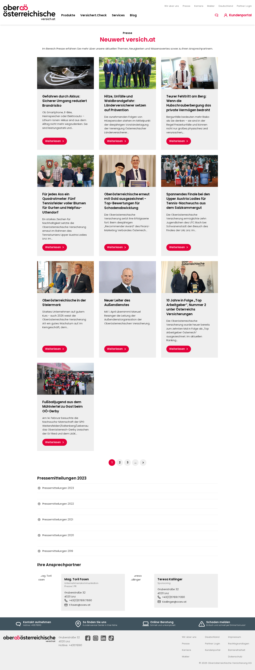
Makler (211, 6)
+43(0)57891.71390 (173, 597)
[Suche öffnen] (216, 15)
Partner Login (244, 6)
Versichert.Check (93, 15)
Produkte (68, 15)
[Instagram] (95, 638)
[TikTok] (111, 638)
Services (118, 15)
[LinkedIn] (103, 638)
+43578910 (75, 645)
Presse (186, 6)
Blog (133, 15)
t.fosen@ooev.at (79, 605)
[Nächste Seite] (143, 462)
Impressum (234, 637)
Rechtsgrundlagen (238, 643)
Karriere (198, 6)
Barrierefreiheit (236, 650)
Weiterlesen (53, 141)
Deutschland (226, 6)
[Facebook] (87, 638)
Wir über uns (171, 6)
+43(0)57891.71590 (80, 600)
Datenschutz (235, 656)
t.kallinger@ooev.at (174, 602)
